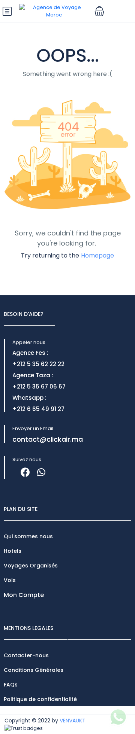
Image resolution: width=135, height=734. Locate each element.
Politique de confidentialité (40, 699)
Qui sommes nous (28, 536)
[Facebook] (25, 472)
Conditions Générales (33, 670)
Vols (10, 580)
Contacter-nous (26, 655)
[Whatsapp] (41, 472)
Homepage (97, 255)
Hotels (12, 551)
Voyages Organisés (31, 565)
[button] (99, 11)
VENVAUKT (73, 720)
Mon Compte (24, 595)
